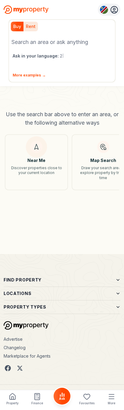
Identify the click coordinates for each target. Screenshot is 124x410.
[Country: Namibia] (109, 10)
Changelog (15, 347)
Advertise (13, 339)
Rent (31, 26)
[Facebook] (8, 368)
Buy (17, 26)
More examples (29, 75)
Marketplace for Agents (27, 356)
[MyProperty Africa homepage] (26, 325)
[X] (20, 368)
